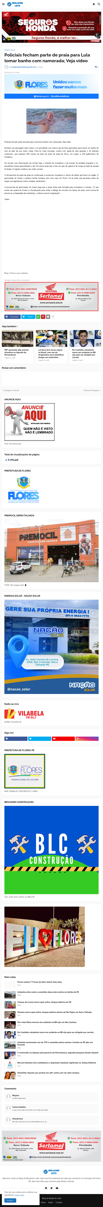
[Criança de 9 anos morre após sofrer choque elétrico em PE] (10, 1005)
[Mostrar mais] (53, 317)
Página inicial (9, 50)
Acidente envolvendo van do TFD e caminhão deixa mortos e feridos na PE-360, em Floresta (55, 1043)
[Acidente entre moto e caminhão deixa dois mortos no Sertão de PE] (10, 995)
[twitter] (39, 739)
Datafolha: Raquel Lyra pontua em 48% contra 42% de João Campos (48, 1073)
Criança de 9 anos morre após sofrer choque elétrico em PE (44, 1002)
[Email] (48, 317)
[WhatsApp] (38, 317)
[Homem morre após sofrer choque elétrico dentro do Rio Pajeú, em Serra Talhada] (10, 1015)
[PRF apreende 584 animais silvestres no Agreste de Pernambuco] (17, 338)
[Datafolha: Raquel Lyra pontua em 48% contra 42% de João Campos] (10, 1075)
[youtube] (63, 739)
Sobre (50, 1202)
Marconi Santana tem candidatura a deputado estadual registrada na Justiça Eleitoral (56, 1063)
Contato (59, 1202)
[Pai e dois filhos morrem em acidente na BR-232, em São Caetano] (10, 1025)
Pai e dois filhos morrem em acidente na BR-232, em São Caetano (46, 1022)
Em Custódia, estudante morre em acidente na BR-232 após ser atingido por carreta (84, 353)
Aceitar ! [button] (10, 1200)
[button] (3, 4)
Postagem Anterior (11, 390)
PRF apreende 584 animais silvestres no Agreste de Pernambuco (16, 352)
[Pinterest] (43, 317)
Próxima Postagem (91, 390)
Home (43, 1202)
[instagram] (87, 739)
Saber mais (19, 1195)
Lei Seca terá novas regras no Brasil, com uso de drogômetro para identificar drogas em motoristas (51, 353)
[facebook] (16, 739)
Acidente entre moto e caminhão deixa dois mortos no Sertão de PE (48, 992)
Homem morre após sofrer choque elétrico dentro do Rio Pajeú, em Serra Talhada (54, 1012)
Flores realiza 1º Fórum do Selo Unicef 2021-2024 (39, 982)
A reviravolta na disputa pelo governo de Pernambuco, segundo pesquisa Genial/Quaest (57, 1053)
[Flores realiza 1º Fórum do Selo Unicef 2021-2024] (10, 984)
